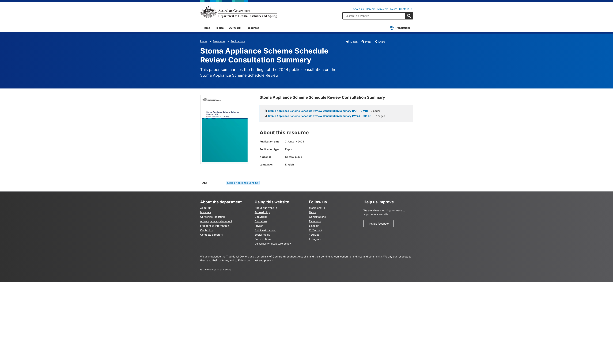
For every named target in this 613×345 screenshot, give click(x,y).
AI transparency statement (216, 221)
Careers (370, 9)
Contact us (405, 9)
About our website (266, 207)
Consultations (317, 216)
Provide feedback (378, 223)
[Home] (238, 12)
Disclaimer (261, 221)
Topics (219, 27)
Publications (238, 41)
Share (381, 41)
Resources (252, 27)
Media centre (317, 207)
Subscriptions (263, 239)
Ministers (382, 9)
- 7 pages (324, 110)
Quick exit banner (265, 230)
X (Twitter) (315, 230)
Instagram (315, 239)
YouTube (314, 234)
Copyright (261, 216)
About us (358, 9)
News (393, 9)
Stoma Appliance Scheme (242, 182)
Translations (402, 27)
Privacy (259, 225)
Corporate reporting (212, 216)
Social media (262, 234)
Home (206, 27)
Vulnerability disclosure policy (273, 243)
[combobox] (373, 15)
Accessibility (262, 212)
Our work (235, 27)
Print (368, 41)
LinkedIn (314, 225)
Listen (354, 41)
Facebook (315, 221)
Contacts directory (211, 234)
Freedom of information (214, 225)
